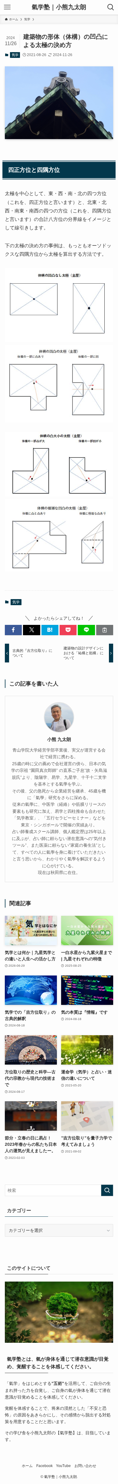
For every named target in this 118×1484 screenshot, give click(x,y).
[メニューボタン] (7, 7)
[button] (13, 630)
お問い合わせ (85, 1466)
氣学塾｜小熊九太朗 (59, 7)
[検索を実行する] (107, 1190)
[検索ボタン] (110, 7)
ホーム (27, 1466)
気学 (15, 55)
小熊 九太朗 (59, 739)
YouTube (63, 1466)
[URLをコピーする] (104, 630)
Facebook (44, 1466)
